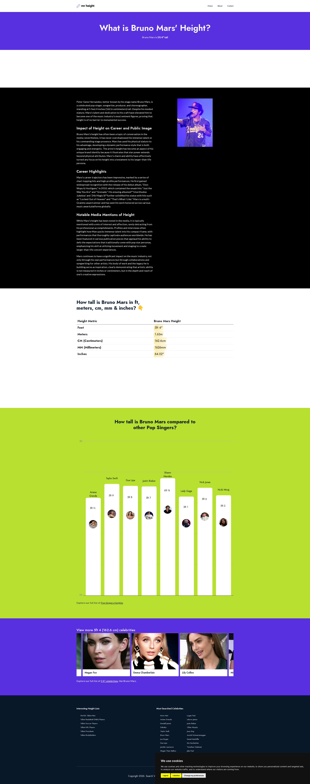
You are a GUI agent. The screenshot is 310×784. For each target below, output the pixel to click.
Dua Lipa (130, 480)
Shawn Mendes (168, 474)
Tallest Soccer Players (89, 723)
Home (210, 6)
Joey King (190, 731)
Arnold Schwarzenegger (196, 735)
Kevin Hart (164, 715)
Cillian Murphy (192, 727)
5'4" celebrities (109, 680)
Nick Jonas (205, 482)
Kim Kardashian (193, 743)
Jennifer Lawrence (167, 747)
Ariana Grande (93, 494)
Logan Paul (191, 715)
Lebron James (192, 719)
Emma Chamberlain (95, 672)
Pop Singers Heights (112, 602)
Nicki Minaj (223, 489)
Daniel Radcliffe (193, 739)
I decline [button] (176, 775)
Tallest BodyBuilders (88, 735)
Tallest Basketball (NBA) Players (92, 719)
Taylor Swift (112, 478)
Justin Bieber (149, 481)
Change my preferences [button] (194, 775)
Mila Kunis (187, 672)
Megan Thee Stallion (168, 751)
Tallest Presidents (87, 731)
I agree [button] (165, 775)
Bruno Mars (164, 735)
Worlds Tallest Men (87, 715)
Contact (230, 6)
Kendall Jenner (165, 723)
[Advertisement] (149, 69)
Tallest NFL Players (87, 727)
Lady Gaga (186, 491)
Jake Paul (190, 751)
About (219, 6)
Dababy (163, 727)
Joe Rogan (164, 739)
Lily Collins (139, 672)
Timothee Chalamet (194, 747)
